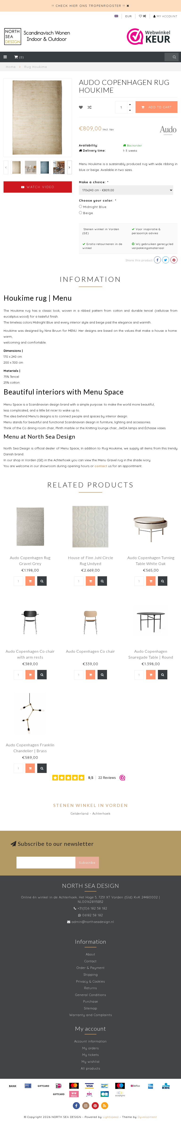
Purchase (90, 1001)
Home (11, 67)
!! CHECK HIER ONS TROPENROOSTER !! (88, 6)
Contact (90, 961)
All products (90, 1068)
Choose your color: (97, 200)
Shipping (90, 974)
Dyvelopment (147, 1117)
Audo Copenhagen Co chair (90, 651)
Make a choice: (93, 182)
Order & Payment (91, 968)
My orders (90, 1048)
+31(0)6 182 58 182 (92, 908)
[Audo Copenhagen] (168, 130)
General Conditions (90, 995)
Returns (90, 988)
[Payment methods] (13, 1085)
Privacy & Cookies (90, 981)
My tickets (90, 1055)
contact (101, 466)
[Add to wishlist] (81, 107)
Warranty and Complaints (90, 1015)
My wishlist (91, 1061)
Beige (88, 213)
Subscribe (87, 862)
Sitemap (90, 1008)
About (90, 954)
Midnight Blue (95, 207)
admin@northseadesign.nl (93, 922)
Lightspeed (111, 1117)
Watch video (39, 187)
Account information (90, 1041)
